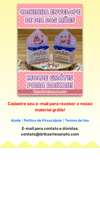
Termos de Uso (77, 120)
